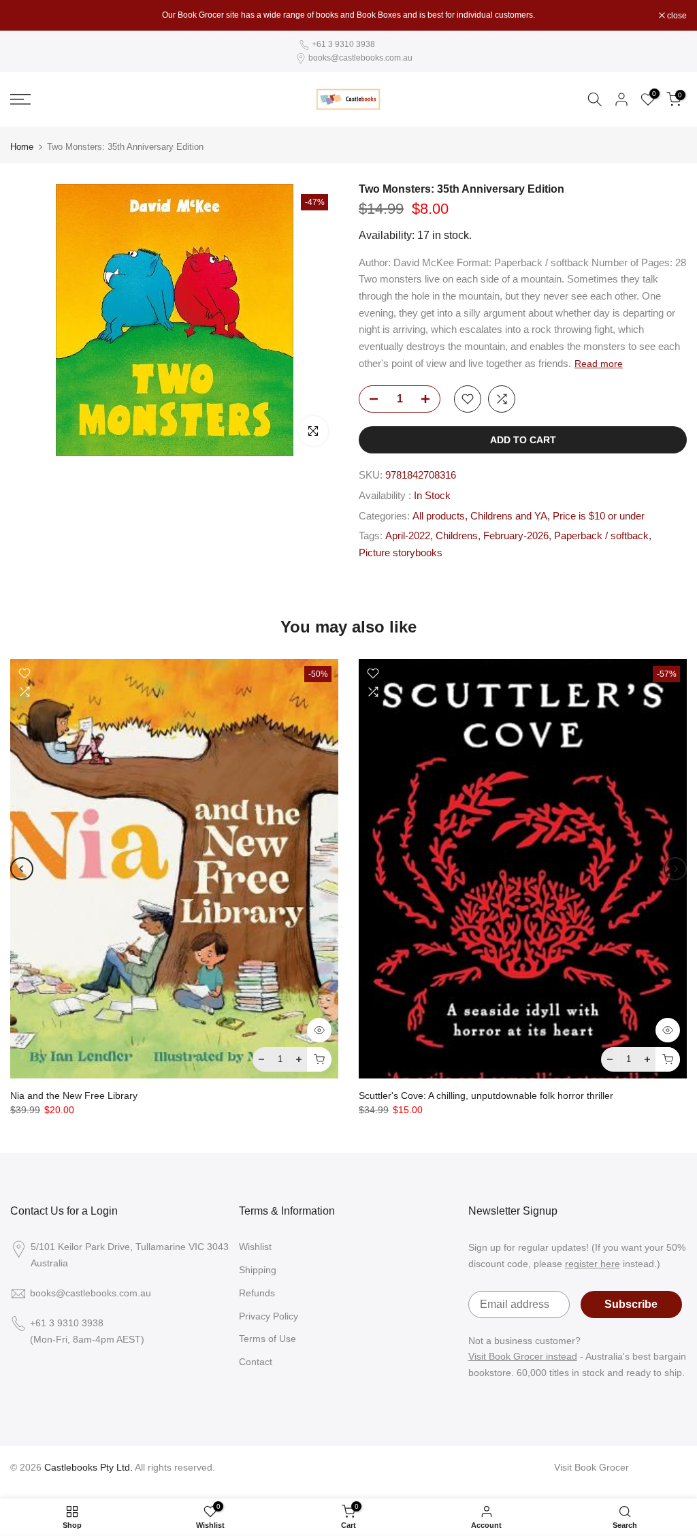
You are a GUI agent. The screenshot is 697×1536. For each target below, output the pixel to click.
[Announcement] (348, 15)
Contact (255, 1361)
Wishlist (255, 1246)
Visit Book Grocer (591, 1467)
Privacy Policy (268, 1316)
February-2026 (516, 535)
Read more (598, 363)
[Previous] (21, 868)
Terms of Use (267, 1338)
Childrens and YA (508, 516)
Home (21, 146)
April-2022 (407, 535)
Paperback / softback (601, 535)
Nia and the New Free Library (73, 1095)
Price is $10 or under (599, 516)
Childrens (457, 535)
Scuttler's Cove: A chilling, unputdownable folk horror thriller (486, 1095)
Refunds (257, 1292)
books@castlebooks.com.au (360, 58)
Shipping (257, 1269)
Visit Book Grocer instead (522, 1356)
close (27, 16)
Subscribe (631, 1304)
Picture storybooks (400, 552)
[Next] (675, 868)
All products (438, 516)
